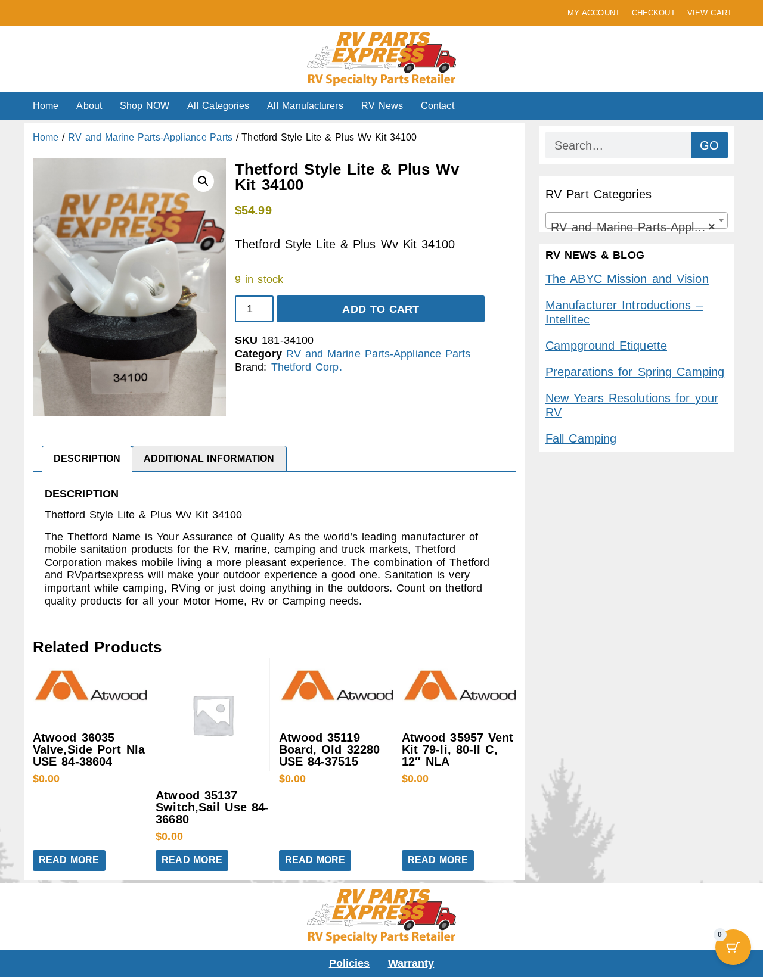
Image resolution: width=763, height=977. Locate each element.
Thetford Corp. (306, 367)
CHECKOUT (653, 12)
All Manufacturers (305, 106)
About (89, 106)
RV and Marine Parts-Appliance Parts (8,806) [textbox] (639, 227)
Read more (69, 860)
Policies (349, 963)
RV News (382, 106)
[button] (203, 181)
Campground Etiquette (606, 345)
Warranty (411, 963)
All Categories (218, 106)
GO (709, 145)
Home (45, 106)
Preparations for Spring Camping (634, 371)
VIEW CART (709, 12)
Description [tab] (87, 458)
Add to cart (380, 309)
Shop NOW (144, 106)
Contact (437, 106)
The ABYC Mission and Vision (627, 278)
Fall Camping (580, 438)
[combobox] (636, 220)
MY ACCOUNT (593, 12)
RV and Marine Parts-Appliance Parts (150, 137)
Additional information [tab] (209, 458)
